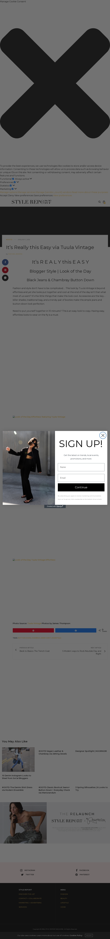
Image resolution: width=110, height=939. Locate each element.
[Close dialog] (103, 435)
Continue (81, 487)
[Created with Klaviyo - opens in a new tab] (55, 506)
